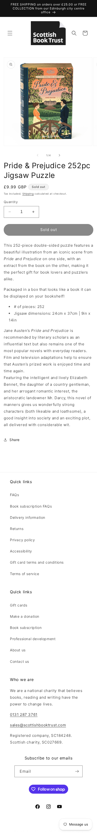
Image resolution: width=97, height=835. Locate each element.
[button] (9, 33)
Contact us (19, 661)
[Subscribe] (76, 771)
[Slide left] (37, 155)
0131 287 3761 (24, 714)
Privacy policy (22, 540)
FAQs (14, 495)
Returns (16, 529)
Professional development (32, 639)
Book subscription (26, 627)
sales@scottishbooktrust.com (38, 725)
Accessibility (21, 551)
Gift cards (18, 605)
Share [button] (14, 440)
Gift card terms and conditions (37, 562)
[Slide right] (59, 155)
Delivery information (27, 517)
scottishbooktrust (40, 831)
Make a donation (24, 616)
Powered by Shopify (69, 831)
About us (18, 650)
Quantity (11, 202)
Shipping (28, 193)
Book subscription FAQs (31, 506)
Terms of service (24, 574)
